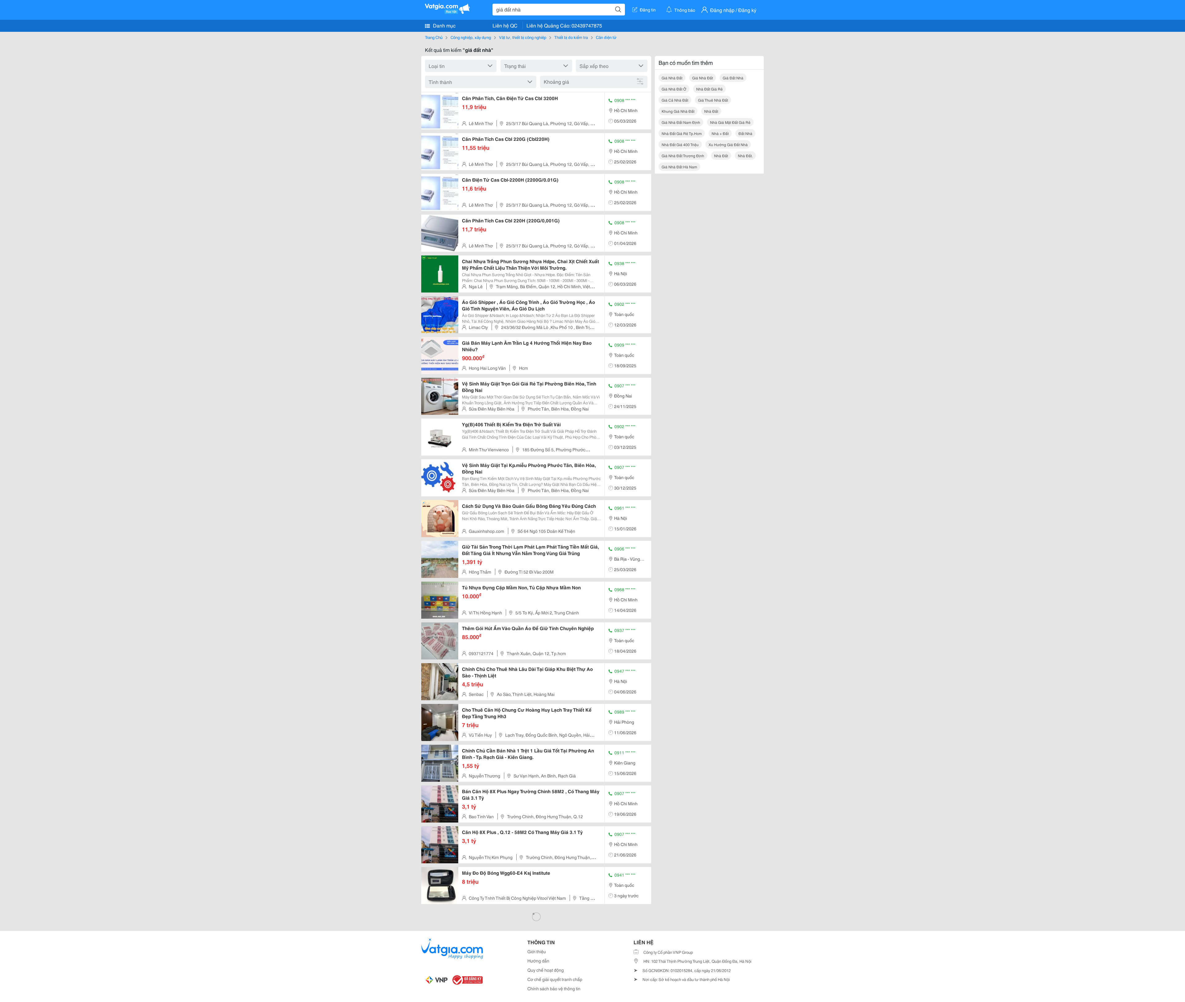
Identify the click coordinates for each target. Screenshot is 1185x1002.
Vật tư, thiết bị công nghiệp (522, 37)
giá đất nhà (733, 77)
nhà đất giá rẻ (709, 88)
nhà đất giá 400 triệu (680, 144)
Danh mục (443, 25)
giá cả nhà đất (675, 100)
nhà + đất (720, 133)
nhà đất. (745, 155)
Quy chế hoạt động (545, 970)
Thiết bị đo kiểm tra (571, 37)
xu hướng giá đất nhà (728, 144)
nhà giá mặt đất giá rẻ (730, 122)
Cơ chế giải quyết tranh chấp (554, 979)
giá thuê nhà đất (713, 100)
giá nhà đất (672, 77)
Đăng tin (648, 9)
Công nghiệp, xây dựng (471, 37)
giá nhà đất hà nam (679, 166)
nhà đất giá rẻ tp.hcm (682, 133)
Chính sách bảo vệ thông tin (553, 988)
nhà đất (711, 111)
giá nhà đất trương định (683, 155)
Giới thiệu (536, 951)
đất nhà (745, 133)
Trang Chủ (434, 37)
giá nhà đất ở (674, 88)
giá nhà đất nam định (681, 122)
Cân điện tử (606, 37)
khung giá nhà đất (678, 111)
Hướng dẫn (538, 961)
